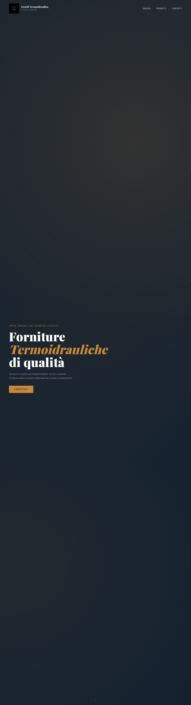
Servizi (147, 8)
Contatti (177, 8)
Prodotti (161, 8)
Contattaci (21, 389)
